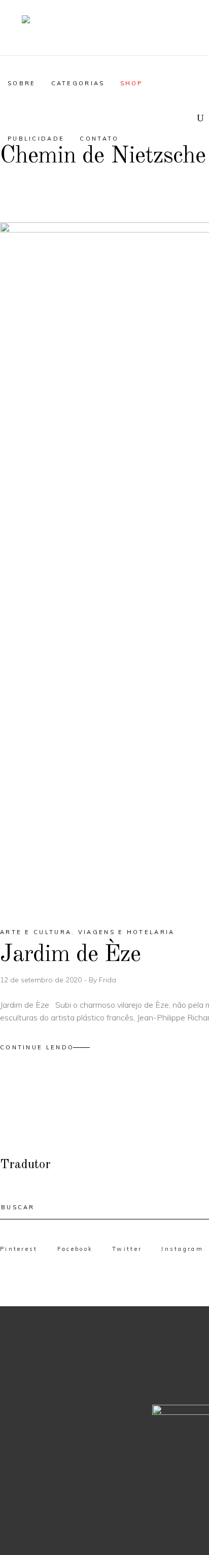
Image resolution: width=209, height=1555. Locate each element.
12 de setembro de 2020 (42, 979)
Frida (107, 979)
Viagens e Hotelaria (126, 932)
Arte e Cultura (36, 932)
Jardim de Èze (70, 955)
